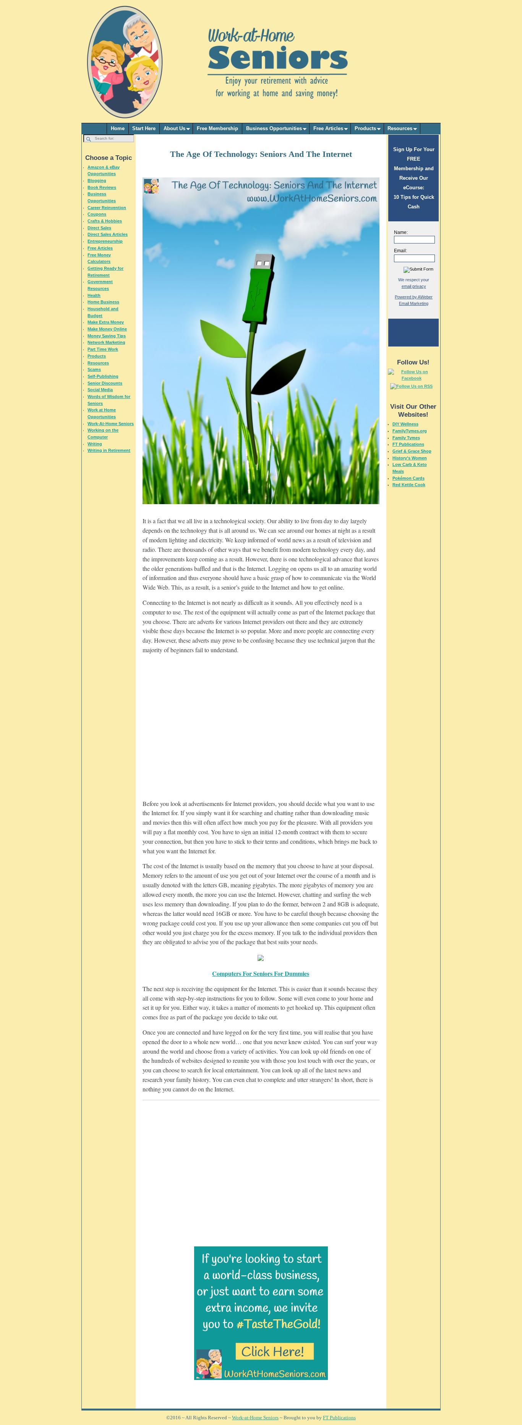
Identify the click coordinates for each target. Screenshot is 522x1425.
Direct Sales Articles (108, 234)
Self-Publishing (103, 376)
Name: (401, 232)
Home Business (103, 302)
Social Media (100, 389)
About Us (174, 128)
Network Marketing (106, 342)
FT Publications (408, 444)
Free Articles (328, 128)
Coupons (97, 214)
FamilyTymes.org (409, 431)
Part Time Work (103, 349)
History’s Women (409, 458)
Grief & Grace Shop (411, 451)
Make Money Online (107, 329)
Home (118, 128)
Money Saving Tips (107, 336)
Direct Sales (99, 228)
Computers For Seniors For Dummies (260, 973)
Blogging (97, 180)
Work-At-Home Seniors (111, 423)
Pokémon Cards (408, 478)
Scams (94, 369)
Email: (400, 250)
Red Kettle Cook (408, 484)
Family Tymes (406, 437)
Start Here (144, 128)
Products (365, 128)
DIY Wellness (405, 424)
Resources (399, 128)
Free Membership (217, 128)
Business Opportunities (274, 128)
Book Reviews (102, 187)
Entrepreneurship (105, 241)
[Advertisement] (261, 731)
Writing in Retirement (109, 450)
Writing (95, 444)
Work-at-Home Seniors (255, 1417)
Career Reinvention (107, 207)
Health (94, 295)
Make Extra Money (106, 322)
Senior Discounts (105, 383)
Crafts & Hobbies (105, 221)
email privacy (414, 286)
